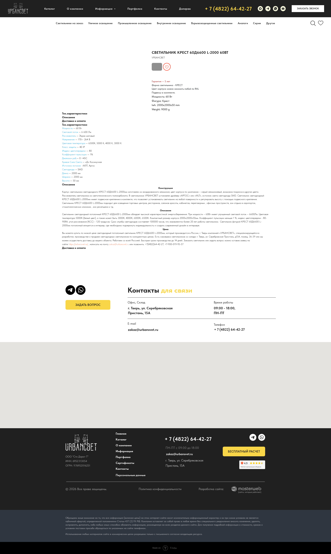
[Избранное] (320, 23)
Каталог (49, 8)
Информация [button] (104, 8)
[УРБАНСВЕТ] (267, 8)
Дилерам (185, 8)
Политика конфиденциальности (160, 489)
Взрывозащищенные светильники (212, 23)
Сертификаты (125, 463)
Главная (121, 433)
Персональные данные (131, 475)
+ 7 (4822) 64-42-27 (228, 9)
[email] (283, 8)
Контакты (160, 8)
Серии (257, 23)
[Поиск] (313, 23)
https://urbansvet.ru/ (78, 244)
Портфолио (134, 8)
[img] (81, 442)
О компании (75, 8)
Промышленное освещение (135, 23)
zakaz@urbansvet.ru (119, 244)
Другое (270, 23)
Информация (124, 451)
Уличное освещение (100, 23)
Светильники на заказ (69, 23)
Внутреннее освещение (171, 23)
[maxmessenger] (260, 8)
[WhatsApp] (275, 8)
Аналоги (243, 23)
